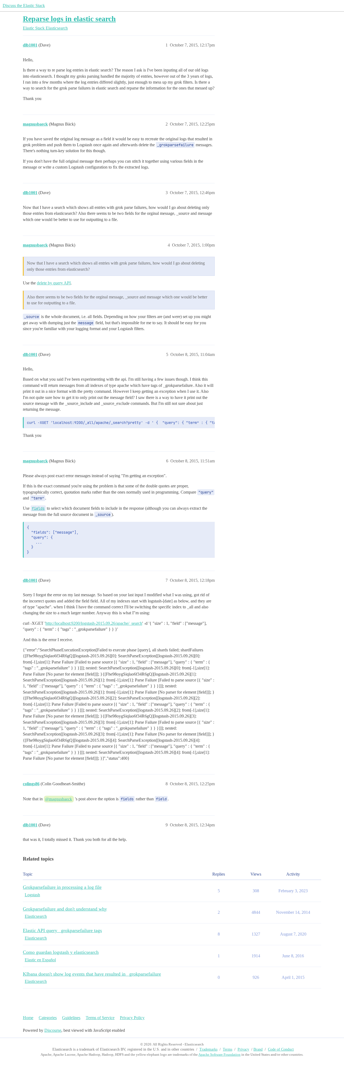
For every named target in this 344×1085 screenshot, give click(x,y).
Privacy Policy (132, 1017)
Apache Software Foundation (219, 1054)
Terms (227, 1049)
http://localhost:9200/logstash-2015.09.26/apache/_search (93, 623)
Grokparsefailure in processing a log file (62, 887)
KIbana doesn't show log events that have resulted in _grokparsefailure (92, 974)
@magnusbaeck (58, 799)
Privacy (243, 1049)
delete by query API (54, 283)
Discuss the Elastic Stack (24, 5)
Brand (258, 1049)
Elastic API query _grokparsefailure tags (62, 930)
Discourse (52, 1030)
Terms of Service (100, 1017)
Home (28, 1017)
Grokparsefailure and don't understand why (65, 909)
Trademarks (208, 1049)
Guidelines (71, 1017)
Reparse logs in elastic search (69, 19)
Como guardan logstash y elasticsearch (61, 952)
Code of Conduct (281, 1049)
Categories (48, 1017)
